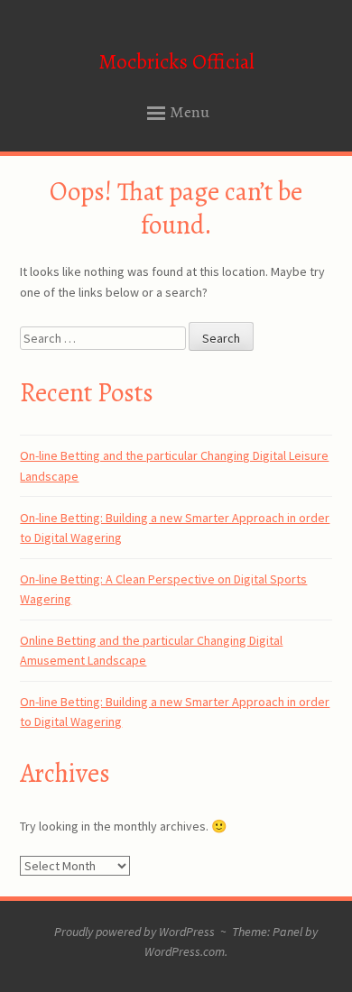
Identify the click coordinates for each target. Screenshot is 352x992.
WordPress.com (184, 951)
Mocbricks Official (176, 62)
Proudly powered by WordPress (134, 931)
